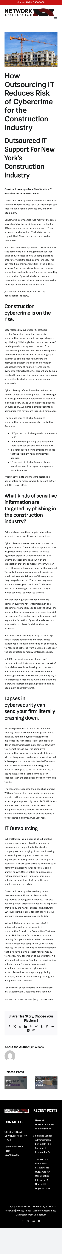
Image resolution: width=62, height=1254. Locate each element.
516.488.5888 (12, 1155)
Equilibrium (40, 1214)
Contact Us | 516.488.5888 (31, 2)
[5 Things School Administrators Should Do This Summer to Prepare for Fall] (46, 1077)
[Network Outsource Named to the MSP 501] (16, 1077)
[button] (7, 1083)
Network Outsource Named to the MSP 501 (45, 1124)
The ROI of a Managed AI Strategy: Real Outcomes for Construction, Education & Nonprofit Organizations (42, 1174)
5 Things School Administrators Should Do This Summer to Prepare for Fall (43, 1144)
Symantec (18, 334)
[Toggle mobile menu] (55, 18)
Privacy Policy (23, 1210)
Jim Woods (11, 999)
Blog (36, 999)
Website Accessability (44, 1210)
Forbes (8, 728)
